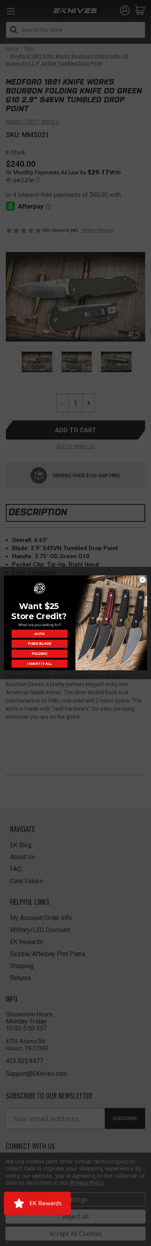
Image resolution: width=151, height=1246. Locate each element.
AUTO (39, 634)
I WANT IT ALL (39, 664)
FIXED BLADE (39, 644)
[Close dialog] (142, 580)
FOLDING (40, 654)
